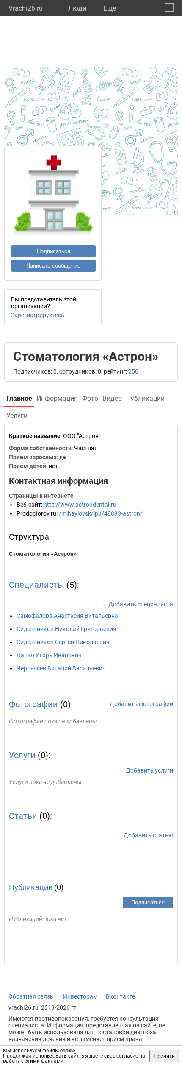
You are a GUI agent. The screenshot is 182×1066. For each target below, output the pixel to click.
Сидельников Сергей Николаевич (63, 642)
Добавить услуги (149, 770)
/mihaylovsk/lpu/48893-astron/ (101, 513)
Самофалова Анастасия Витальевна (67, 615)
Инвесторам (80, 996)
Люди (77, 8)
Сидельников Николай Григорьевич (66, 628)
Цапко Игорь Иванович (49, 655)
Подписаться (53, 251)
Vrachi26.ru (25, 8)
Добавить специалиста (140, 604)
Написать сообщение (53, 265)
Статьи (23, 816)
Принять (164, 1056)
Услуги (22, 755)
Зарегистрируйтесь (37, 315)
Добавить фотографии (141, 703)
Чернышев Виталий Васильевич (61, 668)
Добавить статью (148, 835)
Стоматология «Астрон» (43, 553)
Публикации (30, 887)
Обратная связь (30, 996)
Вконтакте (120, 996)
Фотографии (33, 704)
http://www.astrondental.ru (80, 504)
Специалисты (36, 585)
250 (133, 371)
